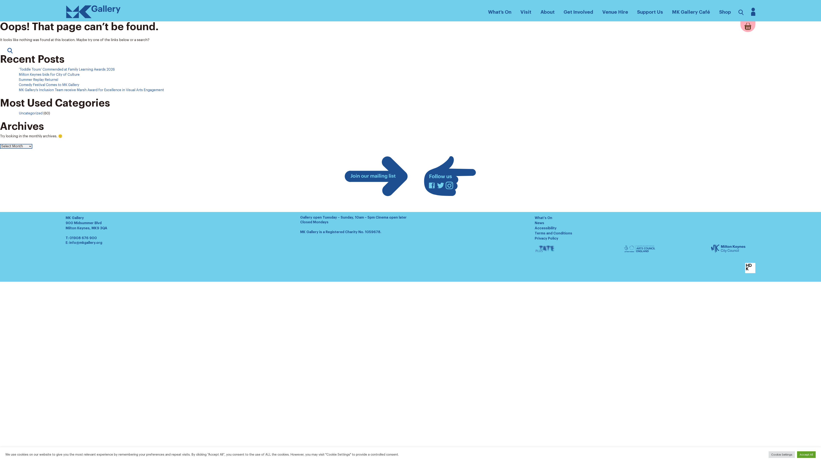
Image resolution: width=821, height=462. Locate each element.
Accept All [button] (806, 454)
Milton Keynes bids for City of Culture (49, 74)
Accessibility (546, 228)
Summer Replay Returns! (38, 79)
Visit (525, 12)
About (547, 12)
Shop (725, 12)
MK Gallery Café (691, 12)
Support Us (650, 12)
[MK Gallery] (93, 18)
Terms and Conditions (553, 233)
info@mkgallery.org (85, 242)
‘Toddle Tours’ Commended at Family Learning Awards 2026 (67, 69)
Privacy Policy (546, 238)
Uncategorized (31, 113)
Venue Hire (615, 12)
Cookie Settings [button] (781, 454)
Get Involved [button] (578, 12)
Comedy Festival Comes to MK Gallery (49, 85)
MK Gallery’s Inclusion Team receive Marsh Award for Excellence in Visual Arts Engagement (92, 90)
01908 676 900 (83, 238)
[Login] (753, 14)
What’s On (543, 218)
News (539, 223)
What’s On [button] (499, 12)
